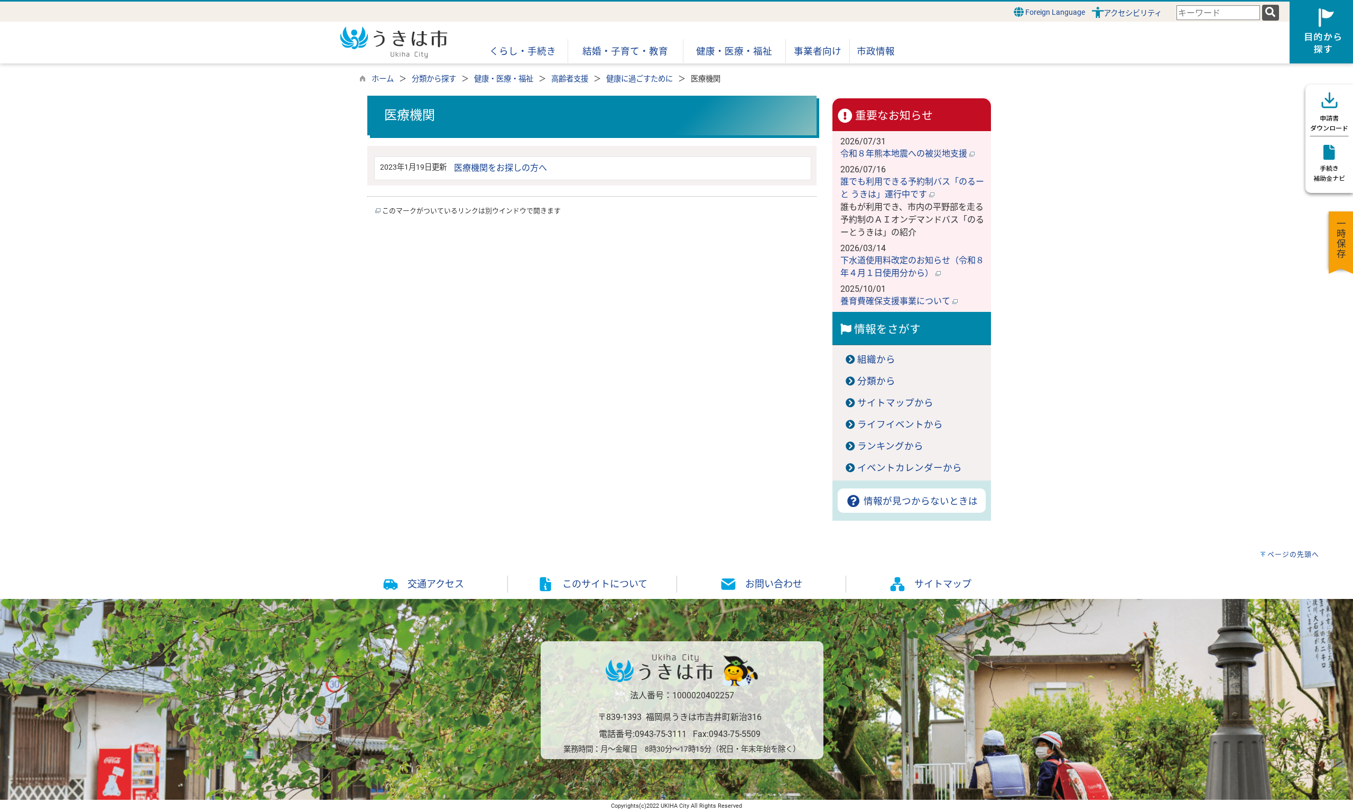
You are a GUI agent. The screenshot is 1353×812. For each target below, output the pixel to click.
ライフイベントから (900, 424)
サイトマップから (895, 403)
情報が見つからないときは (919, 501)
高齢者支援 (569, 79)
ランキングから (890, 446)
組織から (876, 359)
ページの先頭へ (1293, 554)
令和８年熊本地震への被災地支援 (904, 154)
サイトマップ (942, 583)
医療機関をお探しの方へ (500, 168)
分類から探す (434, 79)
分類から (876, 381)
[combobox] (1218, 13)
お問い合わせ (773, 583)
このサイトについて (604, 583)
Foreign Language (1054, 12)
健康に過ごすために (639, 79)
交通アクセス (435, 583)
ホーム (383, 79)
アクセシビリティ (1133, 13)
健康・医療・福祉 (503, 79)
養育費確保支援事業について (896, 301)
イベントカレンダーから (909, 468)
